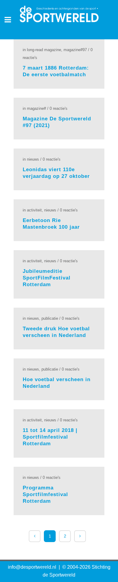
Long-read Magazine (44, 49)
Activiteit (34, 210)
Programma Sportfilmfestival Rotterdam (45, 494)
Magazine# (36, 108)
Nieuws (33, 159)
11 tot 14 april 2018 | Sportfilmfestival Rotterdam (50, 436)
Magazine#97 (75, 49)
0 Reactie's (58, 108)
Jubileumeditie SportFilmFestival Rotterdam (46, 277)
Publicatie (49, 318)
